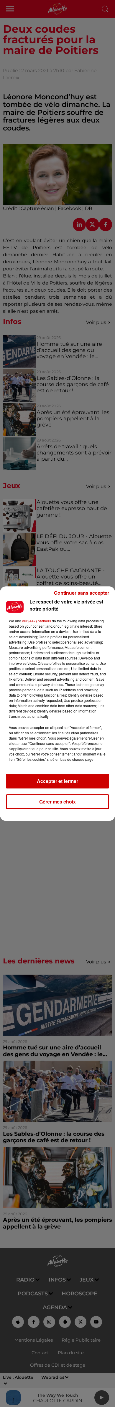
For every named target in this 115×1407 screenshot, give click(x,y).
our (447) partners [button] (36, 620)
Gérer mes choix (57, 801)
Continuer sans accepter (81, 592)
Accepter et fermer (57, 781)
